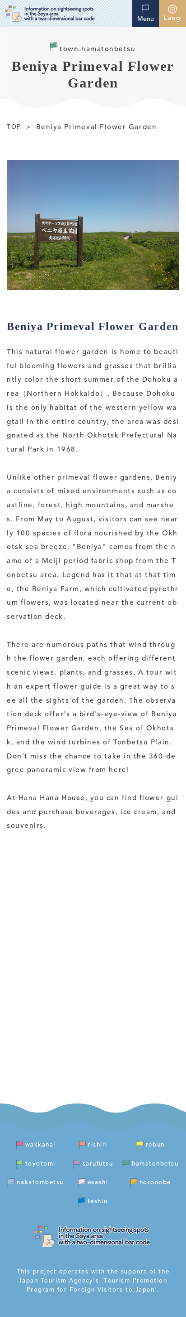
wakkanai (40, 1145)
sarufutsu (98, 1164)
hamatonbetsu (155, 1164)
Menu (145, 19)
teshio (98, 1202)
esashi (98, 1183)
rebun (155, 1145)
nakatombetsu (40, 1183)
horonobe (155, 1183)
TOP (14, 127)
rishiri (97, 1145)
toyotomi (40, 1164)
